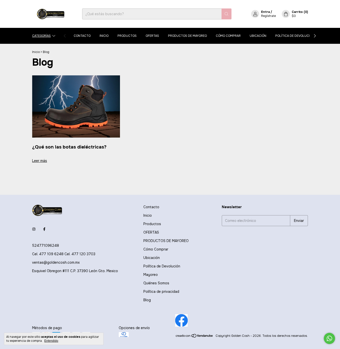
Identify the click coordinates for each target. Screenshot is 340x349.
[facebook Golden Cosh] (44, 229)
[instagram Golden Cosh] (34, 229)
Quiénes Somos (156, 283)
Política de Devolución (294, 36)
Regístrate (268, 16)
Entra (265, 12)
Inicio (104, 36)
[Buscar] (226, 13)
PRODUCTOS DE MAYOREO (187, 36)
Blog (147, 300)
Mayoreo (150, 274)
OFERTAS (152, 36)
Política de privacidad (161, 291)
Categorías (41, 36)
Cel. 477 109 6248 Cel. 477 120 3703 (63, 254)
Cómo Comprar (228, 36)
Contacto (82, 36)
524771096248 (45, 245)
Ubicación (258, 36)
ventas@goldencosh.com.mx (56, 262)
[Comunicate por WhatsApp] (329, 338)
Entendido (51, 341)
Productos (127, 36)
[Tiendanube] (194, 337)
